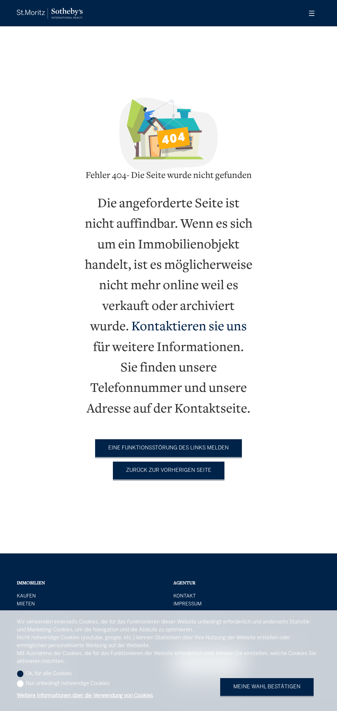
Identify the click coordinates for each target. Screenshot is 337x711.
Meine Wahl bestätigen (266, 686)
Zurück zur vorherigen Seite (168, 470)
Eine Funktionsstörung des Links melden (168, 447)
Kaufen (26, 596)
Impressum (187, 604)
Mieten (26, 604)
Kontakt (184, 596)
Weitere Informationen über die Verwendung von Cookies (85, 695)
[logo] (50, 13)
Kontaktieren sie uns (189, 327)
